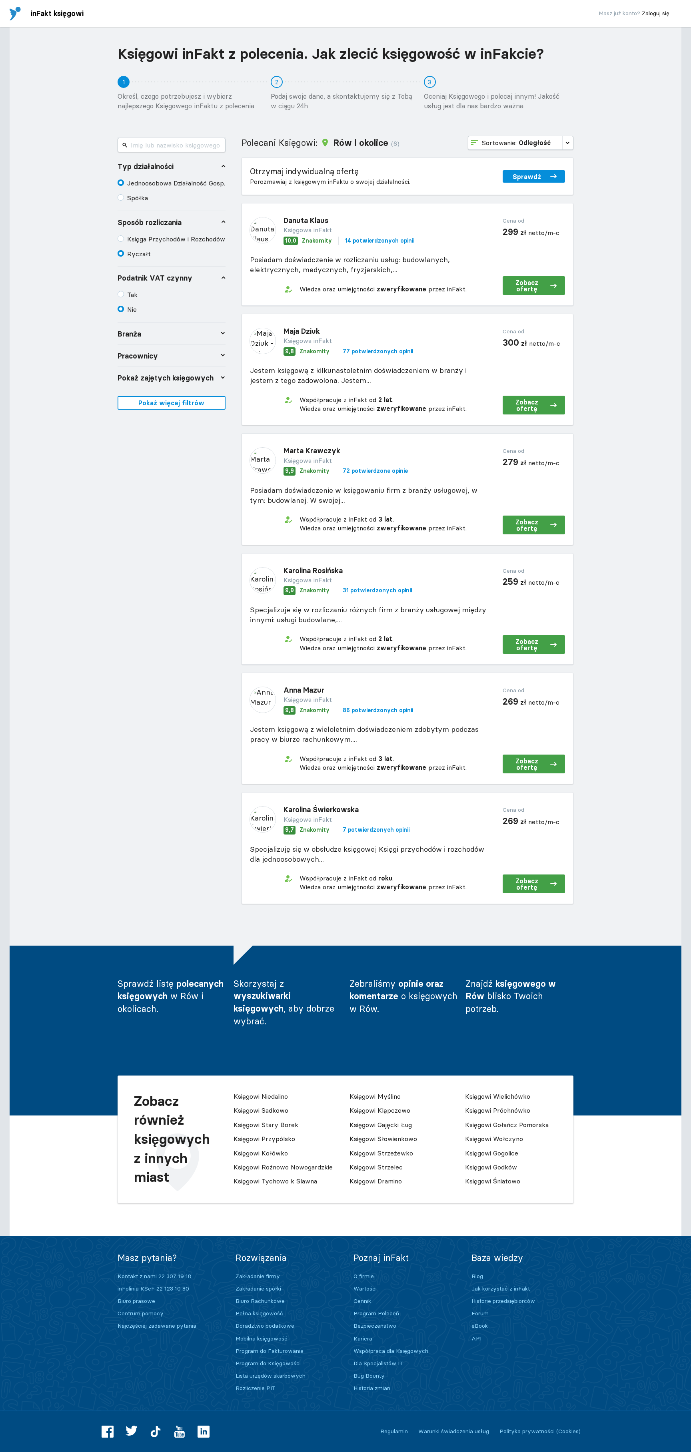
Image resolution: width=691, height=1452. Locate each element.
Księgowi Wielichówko (497, 1096)
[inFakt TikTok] (156, 1432)
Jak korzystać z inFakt (500, 1288)
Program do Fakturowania (270, 1350)
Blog (477, 1276)
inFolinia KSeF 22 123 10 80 (153, 1288)
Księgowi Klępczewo (379, 1110)
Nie (132, 309)
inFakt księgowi (57, 13)
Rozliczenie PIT (256, 1388)
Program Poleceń (376, 1313)
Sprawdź (527, 177)
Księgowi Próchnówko (497, 1110)
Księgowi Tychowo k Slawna (275, 1181)
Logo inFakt (15, 13)
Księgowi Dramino (375, 1181)
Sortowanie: (516, 143)
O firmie (363, 1276)
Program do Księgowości (268, 1363)
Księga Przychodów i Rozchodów (176, 239)
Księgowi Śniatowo (492, 1181)
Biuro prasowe (136, 1301)
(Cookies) (568, 1431)
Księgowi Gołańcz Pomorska (507, 1125)
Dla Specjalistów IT (378, 1363)
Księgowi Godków (491, 1167)
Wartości (365, 1288)
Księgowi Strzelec (376, 1167)
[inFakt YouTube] (180, 1432)
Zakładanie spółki (258, 1288)
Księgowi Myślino (375, 1096)
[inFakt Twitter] (132, 1432)
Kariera (362, 1338)
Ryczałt (139, 254)
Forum (480, 1313)
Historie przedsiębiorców (503, 1301)
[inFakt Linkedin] (204, 1432)
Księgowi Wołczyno (494, 1139)
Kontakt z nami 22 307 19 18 (154, 1276)
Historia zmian (371, 1388)
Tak (132, 295)
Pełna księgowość (259, 1313)
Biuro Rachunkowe (260, 1301)
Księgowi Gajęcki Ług (380, 1125)
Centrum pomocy (141, 1313)
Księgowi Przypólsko (264, 1139)
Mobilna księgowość (262, 1338)
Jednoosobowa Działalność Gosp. (176, 183)
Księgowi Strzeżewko (381, 1153)
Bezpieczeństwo (374, 1325)
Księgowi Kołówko (261, 1153)
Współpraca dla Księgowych (390, 1350)
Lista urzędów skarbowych (271, 1375)
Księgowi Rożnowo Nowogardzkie (283, 1167)
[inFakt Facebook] (108, 1432)
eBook (479, 1325)
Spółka (137, 198)
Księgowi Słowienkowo (383, 1139)
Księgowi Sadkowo (261, 1110)
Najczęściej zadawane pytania (157, 1325)
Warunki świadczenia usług (453, 1431)
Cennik (362, 1301)
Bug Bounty (369, 1375)
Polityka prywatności (527, 1431)
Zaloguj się (655, 13)
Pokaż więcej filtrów (171, 403)
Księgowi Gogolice (491, 1153)
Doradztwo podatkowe (265, 1325)
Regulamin (394, 1431)
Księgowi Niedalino (261, 1096)
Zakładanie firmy (258, 1276)
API (476, 1338)
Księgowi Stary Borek (266, 1125)
